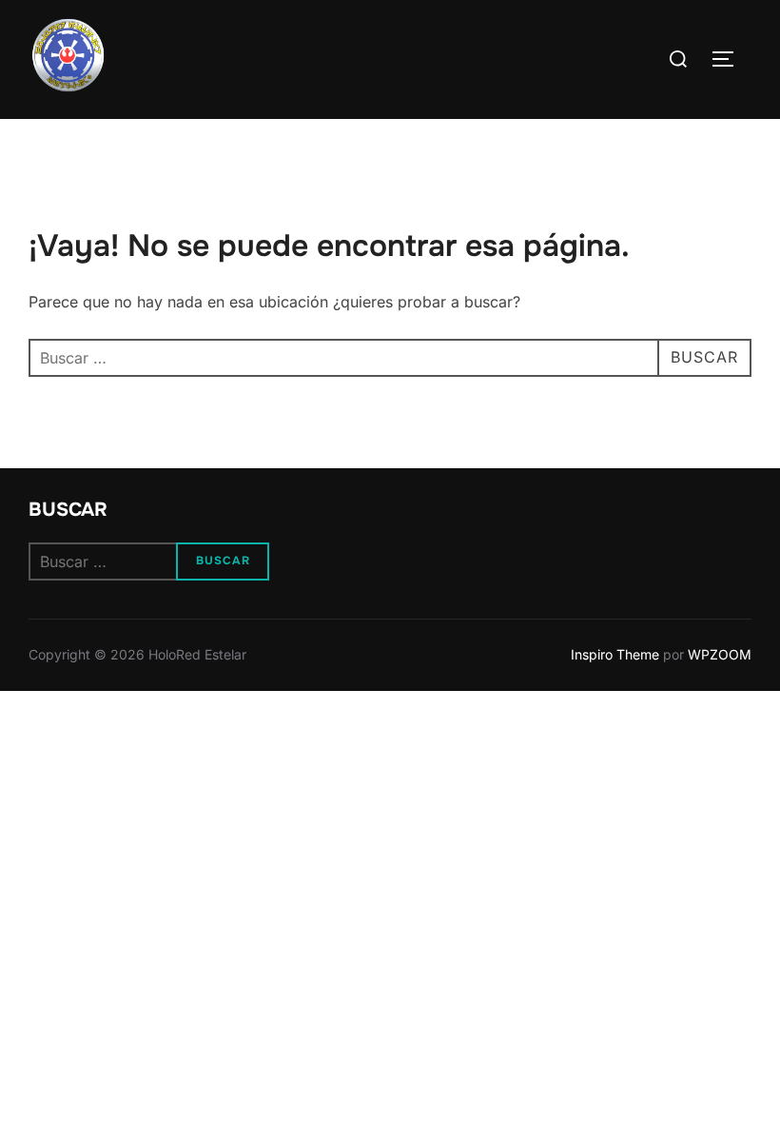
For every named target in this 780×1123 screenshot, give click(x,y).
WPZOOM (719, 654)
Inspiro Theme (615, 654)
